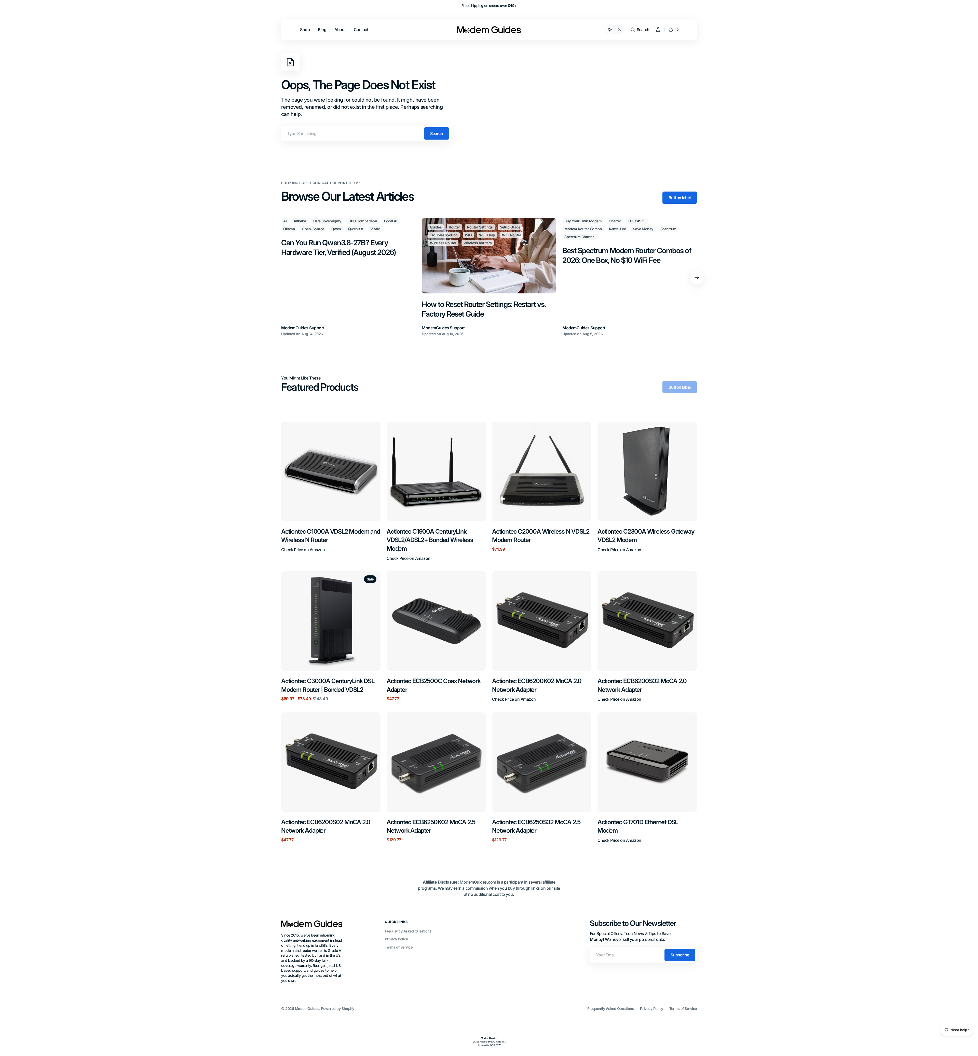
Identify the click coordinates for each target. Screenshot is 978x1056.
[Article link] (348, 277)
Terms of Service (398, 947)
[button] (639, 29)
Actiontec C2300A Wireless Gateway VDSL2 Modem (645, 536)
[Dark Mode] (614, 29)
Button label (680, 197)
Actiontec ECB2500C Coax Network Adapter (434, 685)
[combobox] (366, 133)
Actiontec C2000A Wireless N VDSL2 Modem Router (540, 536)
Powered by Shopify (337, 1008)
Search (436, 133)
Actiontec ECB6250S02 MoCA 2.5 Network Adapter (536, 826)
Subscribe (680, 954)
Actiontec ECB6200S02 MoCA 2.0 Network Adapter (642, 685)
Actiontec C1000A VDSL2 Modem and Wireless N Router (330, 536)
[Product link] (331, 491)
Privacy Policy (396, 939)
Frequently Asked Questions (408, 931)
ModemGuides (307, 1008)
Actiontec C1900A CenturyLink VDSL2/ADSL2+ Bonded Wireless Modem (430, 540)
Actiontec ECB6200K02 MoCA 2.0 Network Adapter (536, 685)
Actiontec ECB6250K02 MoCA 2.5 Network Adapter (431, 826)
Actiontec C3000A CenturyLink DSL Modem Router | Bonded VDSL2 (327, 685)
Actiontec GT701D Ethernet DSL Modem (637, 826)
